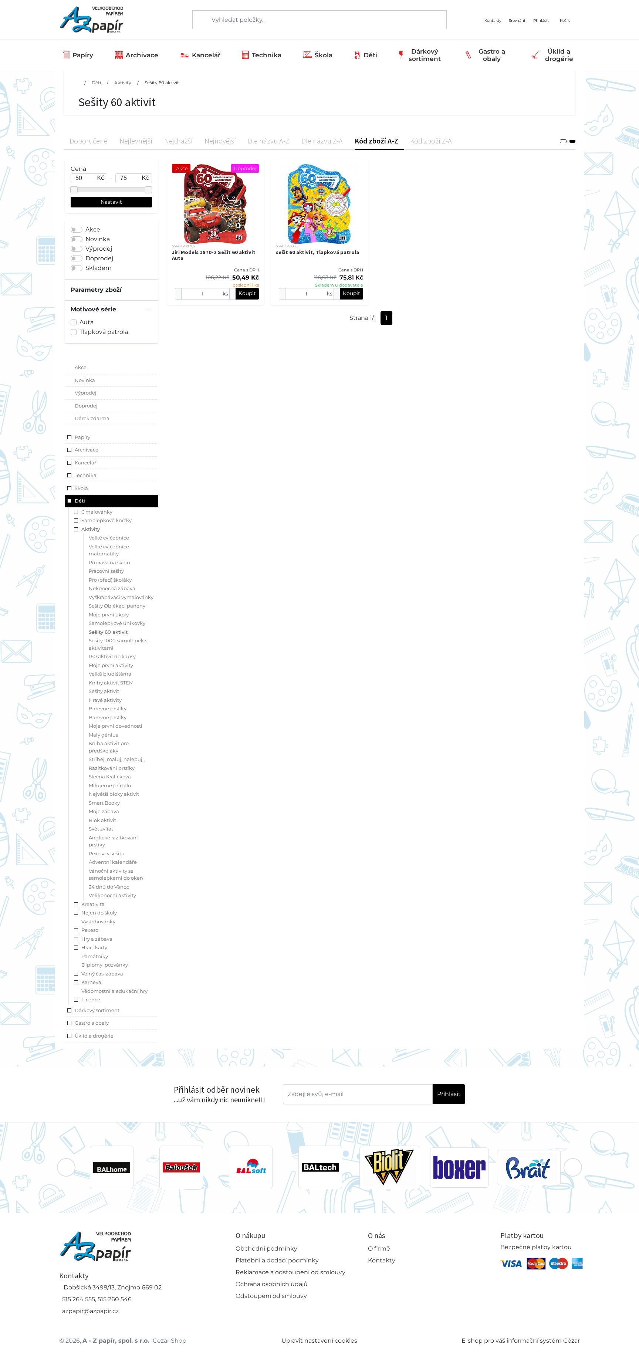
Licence (90, 999)
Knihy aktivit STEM (111, 683)
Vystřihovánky (98, 921)
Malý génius (103, 735)
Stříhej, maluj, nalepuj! (116, 759)
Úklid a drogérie (559, 55)
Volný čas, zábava (102, 974)
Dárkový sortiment (425, 55)
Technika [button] (86, 475)
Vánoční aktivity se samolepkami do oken (116, 874)
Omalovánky (96, 512)
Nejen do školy (99, 913)
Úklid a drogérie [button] (94, 1036)
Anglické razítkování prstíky (113, 841)
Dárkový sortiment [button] (97, 1010)
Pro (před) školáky (110, 580)
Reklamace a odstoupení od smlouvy (290, 1272)
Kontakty (381, 1260)
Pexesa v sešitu (107, 853)
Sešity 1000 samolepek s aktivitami (118, 644)
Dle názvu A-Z (269, 140)
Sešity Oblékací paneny (117, 606)
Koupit (247, 293)
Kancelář (206, 55)
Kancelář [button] (85, 463)
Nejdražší (178, 140)
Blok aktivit (102, 820)
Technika (266, 55)
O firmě (379, 1248)
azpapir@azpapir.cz (90, 1311)
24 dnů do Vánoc (109, 887)
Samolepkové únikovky (117, 623)
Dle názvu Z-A (322, 140)
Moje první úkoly (109, 615)
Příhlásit (449, 1093)
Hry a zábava (96, 939)
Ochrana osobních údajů (272, 1284)
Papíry (82, 55)
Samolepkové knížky (106, 520)
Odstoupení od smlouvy (271, 1295)
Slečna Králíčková (110, 776)
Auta (87, 322)
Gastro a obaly (492, 55)
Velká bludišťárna (110, 674)
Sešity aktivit (104, 691)
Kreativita (93, 904)
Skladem (98, 267)
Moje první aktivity (111, 665)
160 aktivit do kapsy (112, 656)
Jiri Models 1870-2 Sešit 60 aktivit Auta (214, 255)
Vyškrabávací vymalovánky (121, 597)
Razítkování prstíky (112, 768)
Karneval (92, 982)
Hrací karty (94, 947)
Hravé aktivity (105, 700)
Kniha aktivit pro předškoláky (109, 747)
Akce (92, 229)
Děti (370, 55)
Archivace (142, 55)
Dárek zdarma (92, 418)
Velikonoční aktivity (112, 895)
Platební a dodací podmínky (277, 1260)
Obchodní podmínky (266, 1248)
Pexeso (89, 930)
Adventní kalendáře (113, 862)
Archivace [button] (86, 450)
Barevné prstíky (107, 708)
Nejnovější (220, 140)
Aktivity (122, 82)
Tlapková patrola (104, 331)
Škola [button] (81, 488)
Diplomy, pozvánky (104, 965)
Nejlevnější (135, 140)
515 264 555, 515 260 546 (97, 1299)
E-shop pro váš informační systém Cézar (521, 1340)
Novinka (97, 239)
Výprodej (98, 248)
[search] (198, 20)
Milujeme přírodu (110, 785)
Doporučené (89, 140)
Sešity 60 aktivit (162, 82)
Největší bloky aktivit (114, 794)
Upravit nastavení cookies (319, 1340)
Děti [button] (80, 501)
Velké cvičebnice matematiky (109, 550)
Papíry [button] (82, 437)
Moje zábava (104, 811)
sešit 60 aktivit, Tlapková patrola (317, 252)
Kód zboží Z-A (431, 140)
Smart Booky (104, 803)
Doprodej (99, 258)
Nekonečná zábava (112, 588)
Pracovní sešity (106, 571)
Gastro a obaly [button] (92, 1023)
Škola (323, 55)
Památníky (94, 956)
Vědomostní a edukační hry (114, 991)
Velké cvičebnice (109, 538)
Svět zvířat (101, 829)
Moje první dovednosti (115, 726)
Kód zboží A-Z (376, 140)
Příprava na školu (109, 562)
